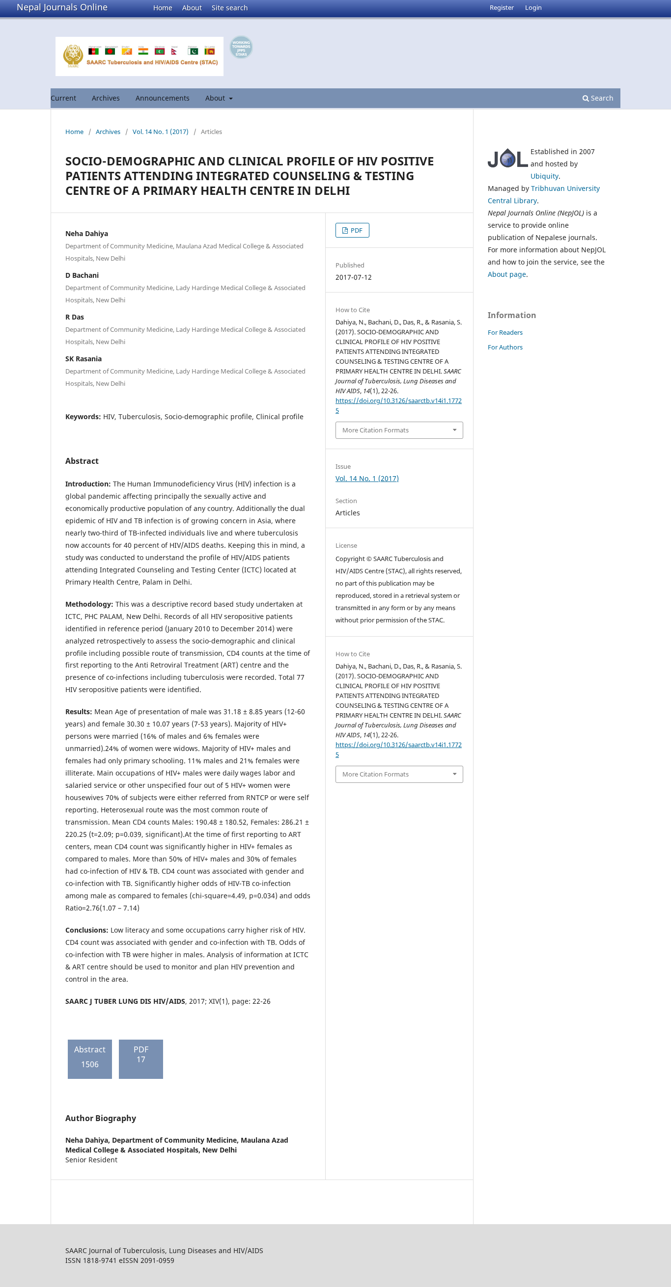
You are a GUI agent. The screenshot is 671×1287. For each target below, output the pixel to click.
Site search (230, 7)
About (192, 7)
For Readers (505, 332)
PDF (356, 230)
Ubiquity (545, 176)
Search (601, 98)
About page (507, 274)
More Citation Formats (375, 430)
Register (502, 7)
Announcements (163, 98)
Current (63, 98)
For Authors (505, 347)
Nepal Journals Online (62, 7)
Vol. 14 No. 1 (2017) (161, 131)
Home (162, 7)
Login (533, 7)
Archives (106, 98)
